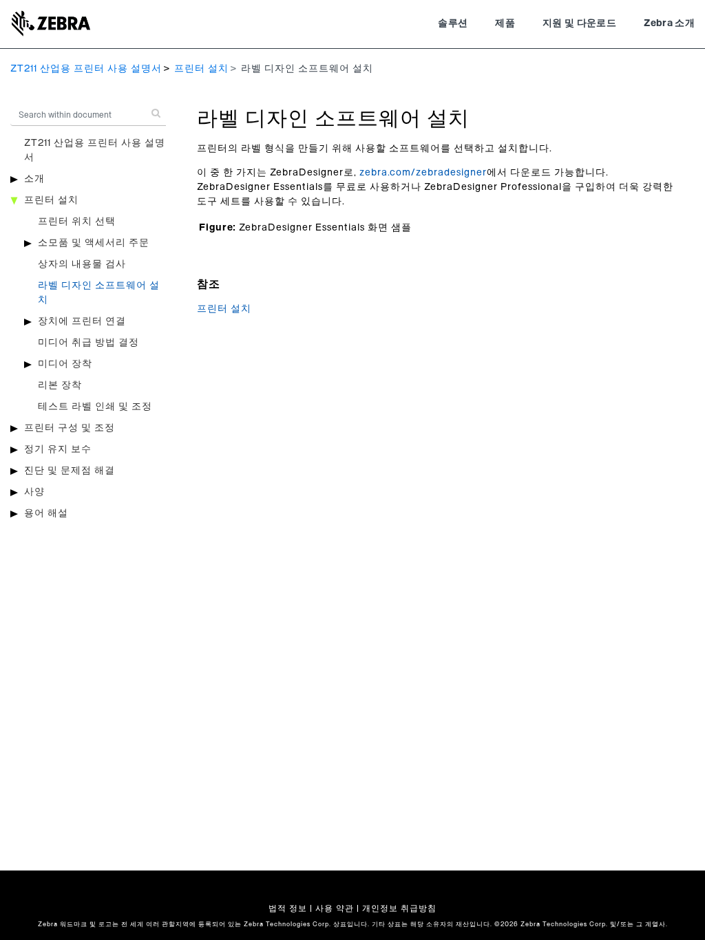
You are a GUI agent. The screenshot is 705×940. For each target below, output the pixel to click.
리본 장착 (60, 385)
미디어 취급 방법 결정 (88, 343)
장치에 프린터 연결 (82, 321)
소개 (34, 179)
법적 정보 (288, 908)
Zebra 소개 (669, 23)
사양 (34, 492)
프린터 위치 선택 (77, 221)
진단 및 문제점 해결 (69, 471)
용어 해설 (46, 513)
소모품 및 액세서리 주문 (93, 243)
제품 (505, 23)
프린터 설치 (201, 69)
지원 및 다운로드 (579, 23)
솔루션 (452, 23)
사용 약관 (334, 908)
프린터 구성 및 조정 (69, 428)
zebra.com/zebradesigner (423, 173)
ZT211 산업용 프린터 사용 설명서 (86, 69)
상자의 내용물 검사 (82, 264)
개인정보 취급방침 (399, 908)
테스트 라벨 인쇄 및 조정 (95, 407)
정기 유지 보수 (58, 449)
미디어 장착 (65, 364)
